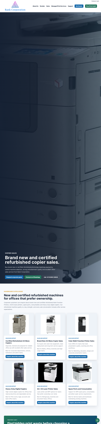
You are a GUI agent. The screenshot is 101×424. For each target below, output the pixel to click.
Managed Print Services (58, 6)
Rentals (42, 6)
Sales (48, 6)
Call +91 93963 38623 (51, 277)
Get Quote (79, 6)
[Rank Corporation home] (15, 6)
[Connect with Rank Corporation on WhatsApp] (97, 420)
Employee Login (95, 1)
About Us (35, 6)
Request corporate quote (14, 277)
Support (70, 6)
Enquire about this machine (15, 356)
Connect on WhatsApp (33, 277)
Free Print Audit (91, 6)
